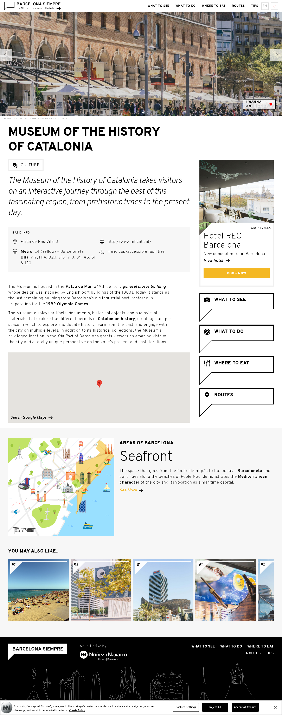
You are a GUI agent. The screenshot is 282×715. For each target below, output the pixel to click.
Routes (238, 6)
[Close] (275, 707)
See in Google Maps (28, 418)
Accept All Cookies (245, 707)
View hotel (214, 261)
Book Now (236, 273)
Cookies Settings (186, 707)
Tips (254, 6)
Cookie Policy (77, 710)
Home (8, 119)
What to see (158, 6)
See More (128, 490)
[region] (141, 707)
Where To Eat (214, 6)
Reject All (215, 707)
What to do (185, 6)
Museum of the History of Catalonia (41, 119)
